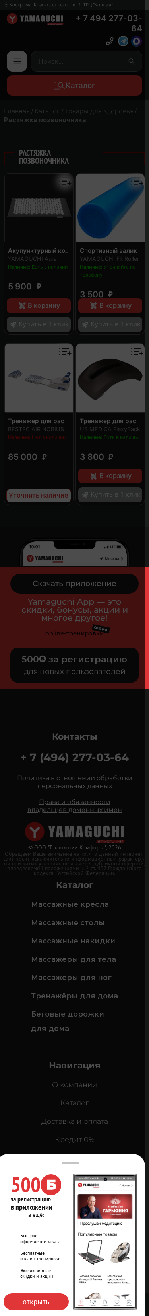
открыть (36, 1301)
